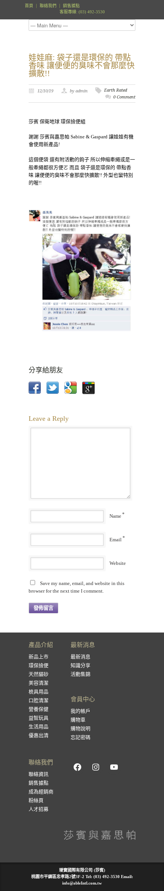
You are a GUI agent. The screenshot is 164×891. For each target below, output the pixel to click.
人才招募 (38, 809)
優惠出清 (38, 735)
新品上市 (38, 657)
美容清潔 (38, 683)
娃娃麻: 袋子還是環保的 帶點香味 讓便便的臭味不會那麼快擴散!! (82, 65)
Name (115, 516)
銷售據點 (71, 6)
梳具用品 (38, 691)
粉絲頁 (36, 800)
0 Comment (124, 97)
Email (115, 539)
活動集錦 (80, 674)
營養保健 (38, 709)
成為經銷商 (41, 791)
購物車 (78, 720)
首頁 (29, 6)
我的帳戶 (80, 711)
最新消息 (80, 657)
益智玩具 (38, 718)
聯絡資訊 (38, 774)
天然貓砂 (38, 674)
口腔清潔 (38, 700)
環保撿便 (38, 665)
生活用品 (38, 726)
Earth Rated (115, 90)
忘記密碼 (80, 737)
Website (117, 563)
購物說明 (80, 728)
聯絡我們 (48, 6)
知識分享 (80, 665)
